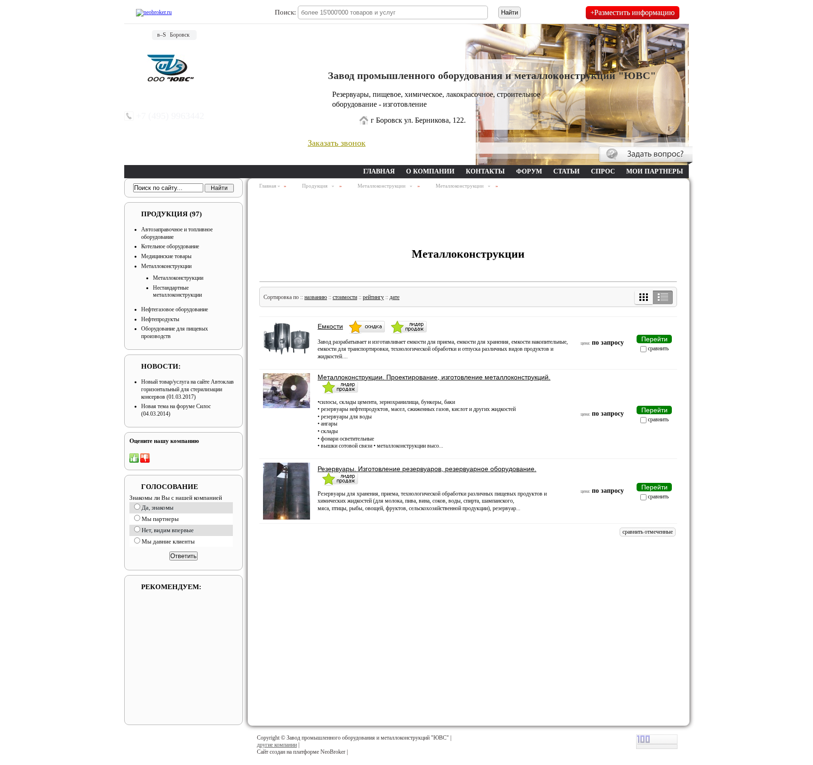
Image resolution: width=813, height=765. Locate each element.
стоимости (345, 297)
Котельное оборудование (170, 246)
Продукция (171, 214)
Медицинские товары (166, 256)
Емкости (330, 326)
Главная (379, 171)
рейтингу (373, 297)
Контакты (485, 171)
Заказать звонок (337, 143)
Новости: (161, 366)
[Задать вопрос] (645, 155)
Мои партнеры (654, 171)
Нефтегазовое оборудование (174, 309)
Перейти (654, 339)
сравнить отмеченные (647, 531)
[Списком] (663, 297)
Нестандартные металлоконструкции (177, 291)
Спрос (603, 171)
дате (394, 297)
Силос (203, 406)
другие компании (277, 744)
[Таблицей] (644, 297)
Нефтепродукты (160, 319)
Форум (529, 171)
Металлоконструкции (166, 266)
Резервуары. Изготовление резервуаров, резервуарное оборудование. (427, 469)
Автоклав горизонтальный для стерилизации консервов (187, 389)
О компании (430, 171)
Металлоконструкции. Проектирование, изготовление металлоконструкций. (434, 377)
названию (315, 297)
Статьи (566, 171)
